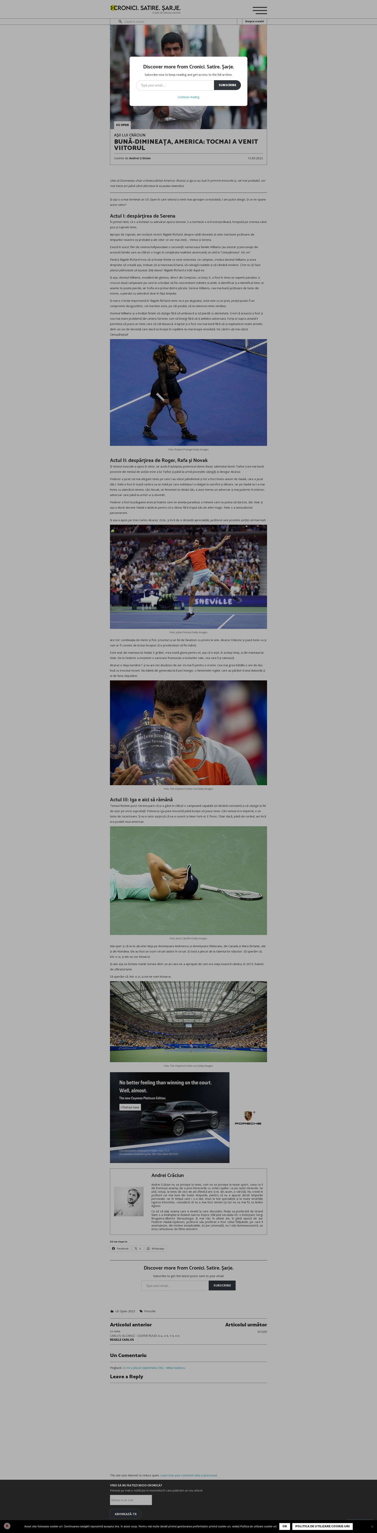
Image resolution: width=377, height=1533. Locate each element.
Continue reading (188, 97)
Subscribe (227, 85)
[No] (372, 1526)
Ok (284, 1526)
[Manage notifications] (7, 1526)
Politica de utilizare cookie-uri (322, 1526)
